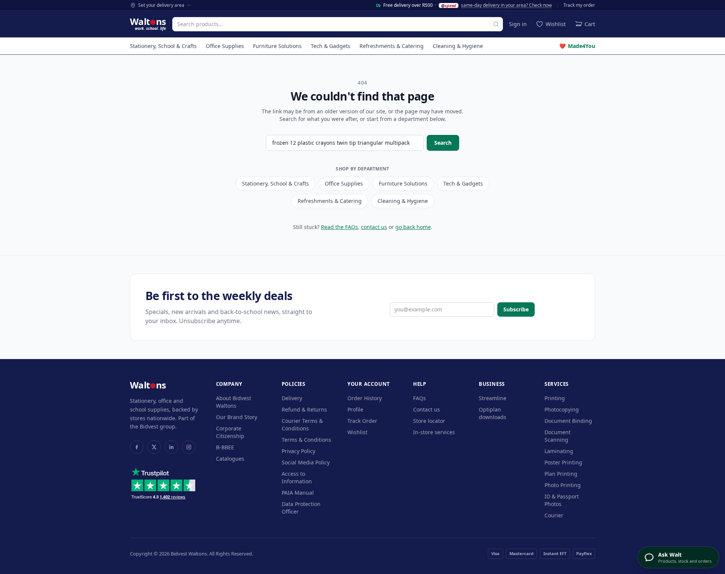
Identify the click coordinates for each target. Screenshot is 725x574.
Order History (364, 398)
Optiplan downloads (492, 413)
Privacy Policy (298, 451)
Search (443, 142)
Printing (555, 398)
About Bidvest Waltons (233, 402)
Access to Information (297, 477)
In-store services (434, 432)
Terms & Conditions (306, 439)
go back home (413, 227)
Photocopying (562, 409)
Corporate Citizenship (230, 432)
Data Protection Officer (301, 507)
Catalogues (230, 458)
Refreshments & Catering (391, 46)
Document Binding (568, 420)
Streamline (492, 398)
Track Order (362, 420)
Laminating (559, 451)
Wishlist (357, 432)
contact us (374, 227)
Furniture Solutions (277, 46)
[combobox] (337, 24)
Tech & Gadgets (330, 46)
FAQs (419, 398)
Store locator (429, 420)
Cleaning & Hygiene (458, 46)
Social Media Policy (306, 462)
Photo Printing (563, 485)
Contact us (426, 409)
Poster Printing (563, 462)
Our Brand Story (236, 417)
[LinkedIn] (171, 447)
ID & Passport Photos (562, 500)
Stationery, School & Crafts (163, 46)
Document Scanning (558, 436)
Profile (355, 409)
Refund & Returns (304, 409)
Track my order (579, 5)
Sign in (518, 24)
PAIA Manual (298, 492)
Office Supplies (225, 46)
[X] (154, 447)
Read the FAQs (339, 227)
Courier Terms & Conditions (302, 424)
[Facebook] (136, 447)
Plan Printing (561, 473)
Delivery (292, 398)
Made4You (577, 46)
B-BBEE (225, 447)
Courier (554, 515)
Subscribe (516, 309)
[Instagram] (189, 447)
